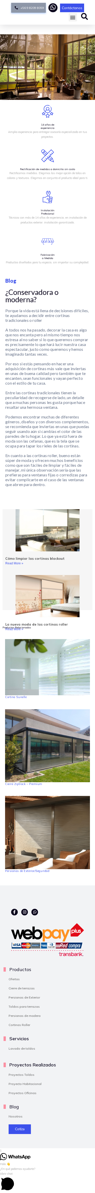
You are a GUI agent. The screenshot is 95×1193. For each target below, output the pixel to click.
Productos (20, 969)
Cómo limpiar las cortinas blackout (35, 558)
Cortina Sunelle (16, 697)
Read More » (14, 563)
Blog (14, 1106)
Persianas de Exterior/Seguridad (27, 871)
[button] (73, 17)
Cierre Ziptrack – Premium (23, 784)
